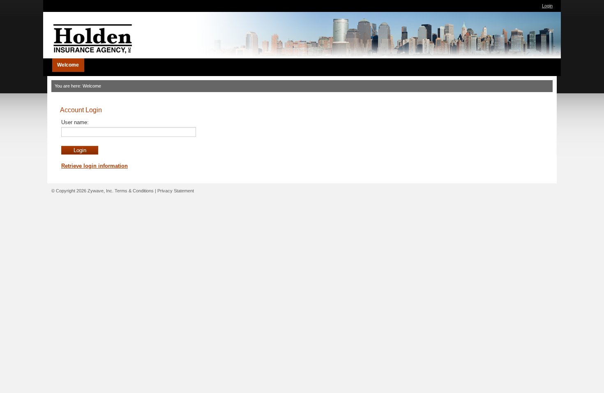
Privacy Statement (175, 190)
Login (547, 5)
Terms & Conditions (134, 190)
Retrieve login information (94, 166)
